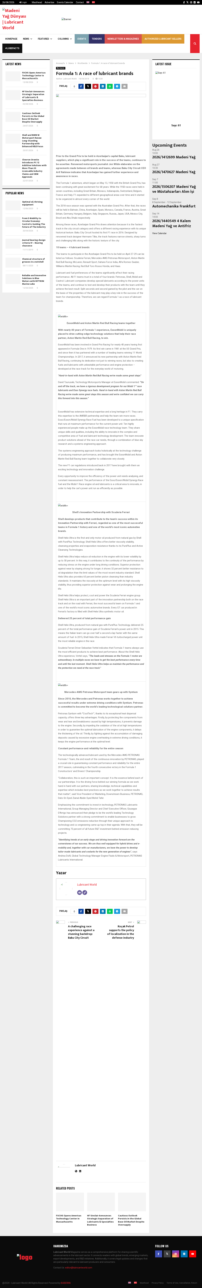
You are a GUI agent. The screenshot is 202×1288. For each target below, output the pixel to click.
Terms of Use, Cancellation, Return (182, 1283)
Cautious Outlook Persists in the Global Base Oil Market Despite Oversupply (131, 1220)
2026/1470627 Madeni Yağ (174, 172)
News (26, 39)
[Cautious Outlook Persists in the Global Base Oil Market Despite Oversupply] (13, 117)
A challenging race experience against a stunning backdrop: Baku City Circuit (81, 932)
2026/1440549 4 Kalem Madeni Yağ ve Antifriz (171, 223)
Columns (63, 39)
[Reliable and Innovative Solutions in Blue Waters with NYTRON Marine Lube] (13, 279)
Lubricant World (70, 79)
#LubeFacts (12, 48)
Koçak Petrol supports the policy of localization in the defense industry (120, 932)
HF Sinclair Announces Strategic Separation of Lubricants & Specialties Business (100, 1220)
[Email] (79, 892)
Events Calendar (65, 2)
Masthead (37, 2)
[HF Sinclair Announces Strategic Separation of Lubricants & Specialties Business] (13, 95)
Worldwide (61, 68)
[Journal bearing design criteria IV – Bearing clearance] (13, 244)
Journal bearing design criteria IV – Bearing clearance (33, 243)
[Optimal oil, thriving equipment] (13, 205)
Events (81, 39)
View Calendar (159, 233)
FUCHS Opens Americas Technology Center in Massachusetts (68, 1219)
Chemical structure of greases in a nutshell (33, 260)
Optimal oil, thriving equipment (32, 203)
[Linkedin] (184, 1253)
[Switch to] (87, 2)
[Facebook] (158, 1253)
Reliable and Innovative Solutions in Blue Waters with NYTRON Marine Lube (34, 280)
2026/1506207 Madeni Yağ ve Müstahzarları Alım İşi (174, 189)
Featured (43, 39)
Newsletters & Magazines (123, 39)
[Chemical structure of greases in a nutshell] (13, 263)
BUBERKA (66, 1283)
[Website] (84, 892)
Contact (80, 2)
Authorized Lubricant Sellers (163, 39)
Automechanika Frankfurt (174, 206)
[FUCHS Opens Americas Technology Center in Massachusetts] (13, 76)
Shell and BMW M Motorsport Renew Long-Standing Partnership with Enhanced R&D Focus (32, 140)
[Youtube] (192, 1253)
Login (24, 2)
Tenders (97, 39)
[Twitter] (167, 1253)
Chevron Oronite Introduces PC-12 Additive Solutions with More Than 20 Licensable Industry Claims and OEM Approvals (34, 168)
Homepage (11, 39)
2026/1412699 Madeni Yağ (174, 157)
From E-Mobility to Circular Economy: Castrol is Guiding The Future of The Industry (34, 222)
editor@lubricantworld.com (78, 1267)
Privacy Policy (158, 1283)
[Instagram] (175, 1253)
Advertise (49, 2)
